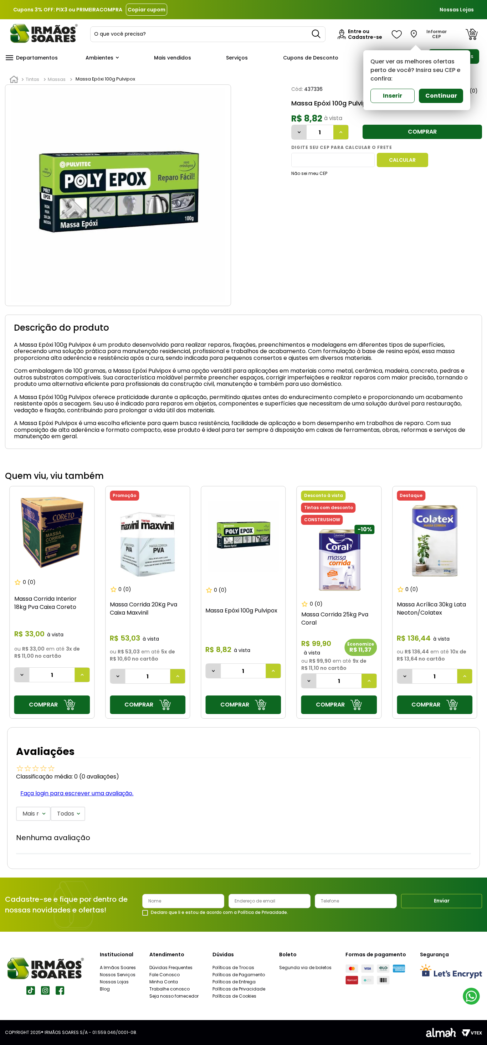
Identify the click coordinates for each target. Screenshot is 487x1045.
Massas (57, 79)
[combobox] (207, 34)
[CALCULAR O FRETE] (402, 160)
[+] (340, 132)
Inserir (392, 96)
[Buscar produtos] (317, 34)
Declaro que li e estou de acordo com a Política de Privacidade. (219, 912)
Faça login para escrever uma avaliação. (76, 793)
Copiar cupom (146, 9)
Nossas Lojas (457, 9)
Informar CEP (436, 34)
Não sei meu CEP (309, 173)
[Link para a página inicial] (14, 79)
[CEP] (333, 160)
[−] (299, 132)
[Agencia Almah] (441, 1032)
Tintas (32, 79)
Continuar (441, 96)
